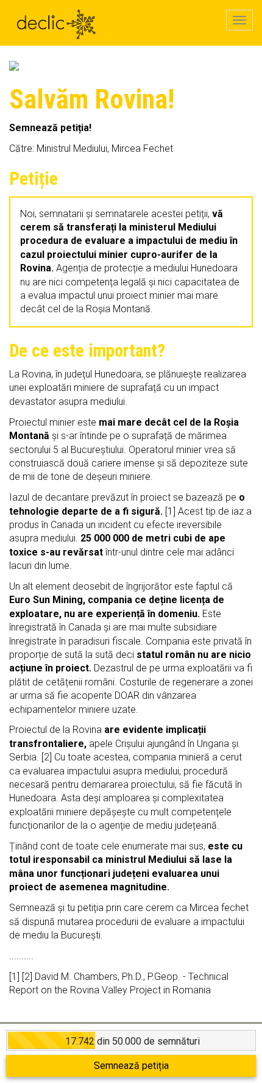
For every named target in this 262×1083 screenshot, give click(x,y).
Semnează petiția (131, 1065)
